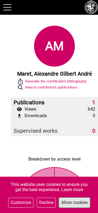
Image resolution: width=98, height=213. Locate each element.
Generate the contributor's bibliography (56, 81)
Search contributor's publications (51, 87)
